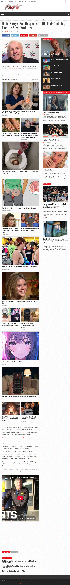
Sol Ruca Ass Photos (48, 170)
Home (3, 19)
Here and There (17, 19)
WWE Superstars (19, 1)
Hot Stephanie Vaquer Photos (51, 112)
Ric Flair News (13, 552)
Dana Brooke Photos (56, 72)
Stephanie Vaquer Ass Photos (51, 140)
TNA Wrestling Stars (45, 583)
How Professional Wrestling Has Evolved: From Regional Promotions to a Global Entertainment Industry (54, 206)
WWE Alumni (34, 1)
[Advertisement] (20, 535)
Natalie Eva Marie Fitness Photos (59, 59)
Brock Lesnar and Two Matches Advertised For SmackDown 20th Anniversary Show (19, 562)
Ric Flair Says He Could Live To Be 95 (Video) (13, 571)
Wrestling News (9, 19)
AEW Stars (27, 1)
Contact (59, 583)
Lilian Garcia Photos (56, 66)
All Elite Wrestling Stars (29, 583)
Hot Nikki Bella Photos (57, 79)
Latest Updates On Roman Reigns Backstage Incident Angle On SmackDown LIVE (18, 567)
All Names (11, 1)
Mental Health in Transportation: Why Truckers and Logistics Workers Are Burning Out (55, 241)
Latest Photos (4, 1)
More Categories (53, 583)
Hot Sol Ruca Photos (56, 85)
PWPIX (6, 31)
